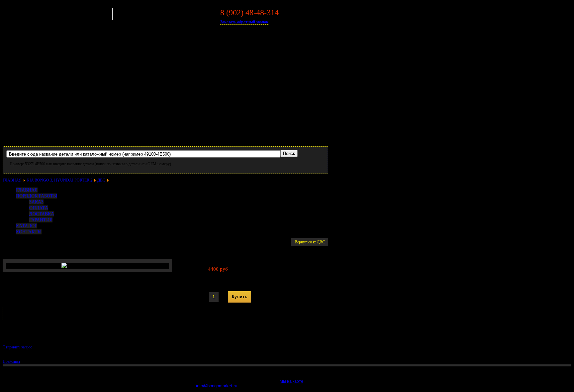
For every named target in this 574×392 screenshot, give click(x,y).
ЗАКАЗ (36, 201)
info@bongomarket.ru (216, 385)
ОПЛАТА (38, 207)
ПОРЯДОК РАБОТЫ (36, 196)
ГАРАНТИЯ (40, 219)
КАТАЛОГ (26, 225)
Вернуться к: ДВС (310, 242)
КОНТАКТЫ (29, 231)
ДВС (101, 180)
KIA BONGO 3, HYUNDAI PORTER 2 (59, 180)
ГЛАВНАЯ (12, 180)
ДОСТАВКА (41, 213)
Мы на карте (291, 381)
